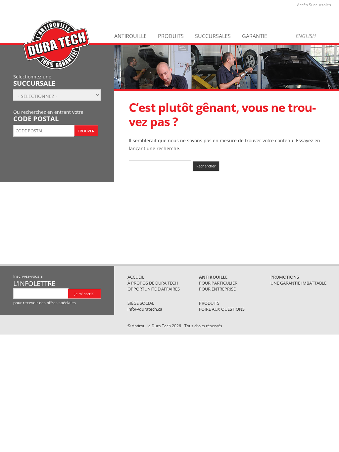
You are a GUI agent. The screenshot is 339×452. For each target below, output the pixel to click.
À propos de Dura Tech (152, 283)
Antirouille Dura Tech (56, 44)
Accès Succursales (314, 5)
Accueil (135, 277)
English (306, 36)
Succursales (213, 36)
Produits (171, 36)
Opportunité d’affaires (153, 289)
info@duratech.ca (144, 309)
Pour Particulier (218, 283)
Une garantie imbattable (298, 283)
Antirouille (130, 36)
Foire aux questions (222, 309)
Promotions (284, 277)
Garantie (254, 36)
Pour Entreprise (217, 289)
